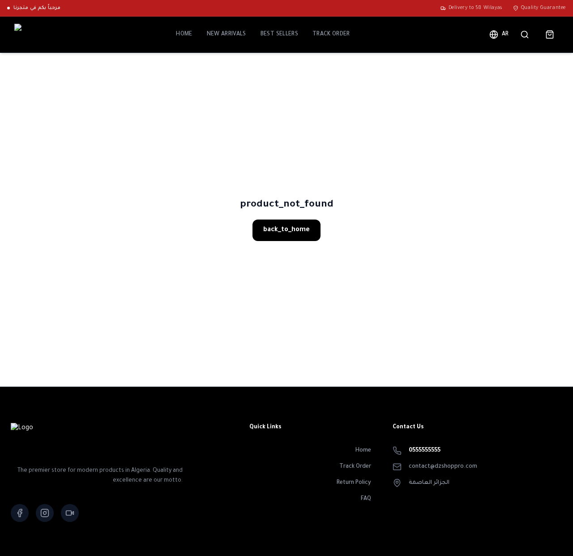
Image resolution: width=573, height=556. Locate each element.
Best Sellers (279, 34)
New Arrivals (226, 34)
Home (184, 34)
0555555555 (424, 451)
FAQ (366, 499)
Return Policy (354, 483)
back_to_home (286, 230)
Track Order (331, 34)
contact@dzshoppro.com (443, 467)
